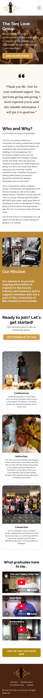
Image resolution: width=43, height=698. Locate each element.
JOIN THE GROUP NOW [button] (17, 56)
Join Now (14, 682)
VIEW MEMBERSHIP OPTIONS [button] (21, 337)
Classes (30, 685)
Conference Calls (17, 685)
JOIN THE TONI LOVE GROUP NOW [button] (21, 652)
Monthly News (27, 682)
